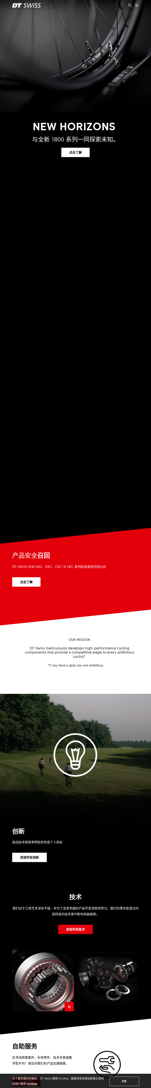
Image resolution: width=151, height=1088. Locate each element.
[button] (124, 1081)
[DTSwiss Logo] (26, 5)
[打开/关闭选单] (136, 5)
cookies (32, 1083)
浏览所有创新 (29, 857)
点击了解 (75, 152)
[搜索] (130, 5)
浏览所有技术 (75, 929)
